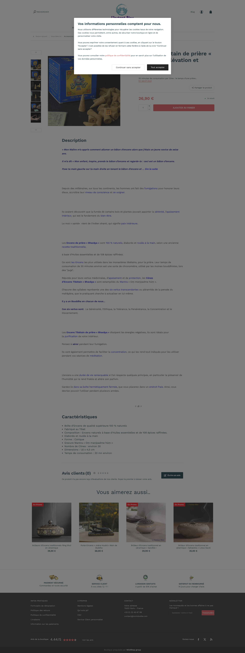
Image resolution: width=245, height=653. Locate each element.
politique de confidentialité (117, 55)
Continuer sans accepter (128, 67)
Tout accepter (158, 67)
